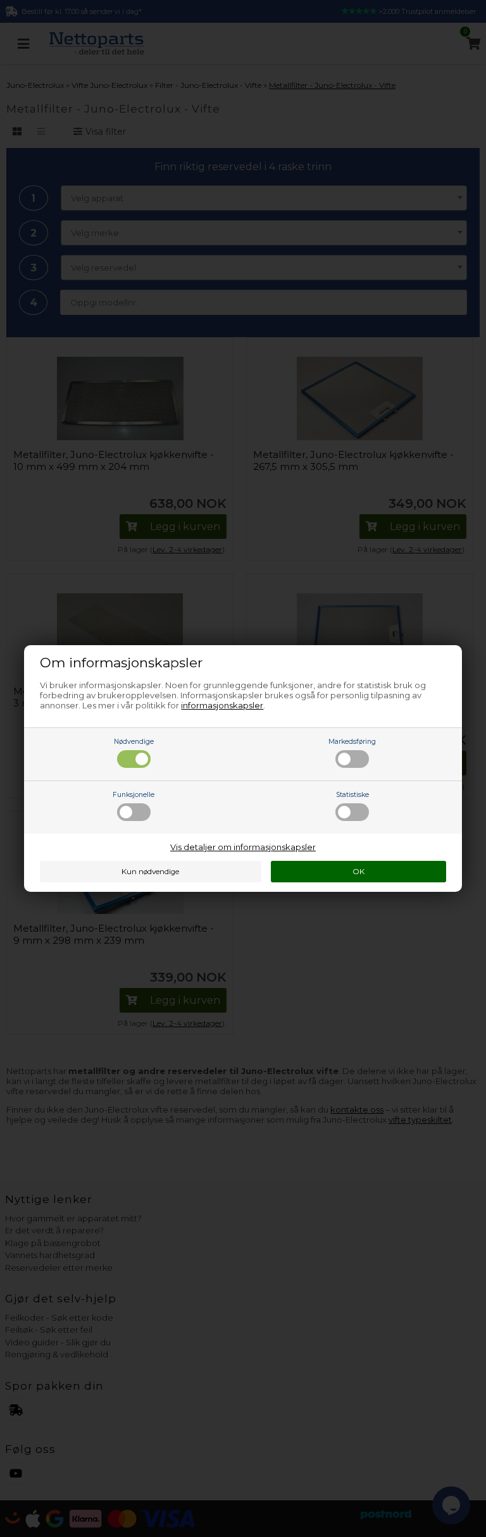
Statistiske (352, 795)
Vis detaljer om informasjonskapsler (243, 847)
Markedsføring (352, 742)
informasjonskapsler (222, 705)
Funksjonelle (133, 795)
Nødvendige (134, 742)
